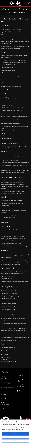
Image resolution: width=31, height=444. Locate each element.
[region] (15, 432)
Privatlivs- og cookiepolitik (7, 406)
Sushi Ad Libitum (5, 398)
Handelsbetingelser (5, 404)
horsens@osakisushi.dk (10, 340)
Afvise (15, 441)
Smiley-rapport (4, 408)
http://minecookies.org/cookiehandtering (11, 86)
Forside (8, 12)
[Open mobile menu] (1, 3)
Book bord (3, 400)
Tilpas (15, 437)
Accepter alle (15, 433)
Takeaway (3, 402)
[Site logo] (15, 3)
